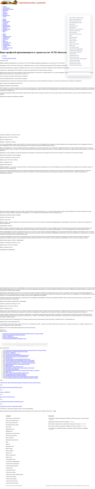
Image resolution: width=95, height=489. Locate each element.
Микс (7, 442)
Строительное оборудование (12, 461)
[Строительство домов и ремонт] (22, 4)
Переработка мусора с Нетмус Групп (14, 366)
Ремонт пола (9, 452)
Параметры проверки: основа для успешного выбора (25, 345)
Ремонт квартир (9, 450)
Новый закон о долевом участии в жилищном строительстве (20, 367)
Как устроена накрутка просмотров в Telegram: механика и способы (22, 377)
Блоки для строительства (12, 422)
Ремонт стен (9, 457)
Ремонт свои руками (11, 455)
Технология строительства (12, 483)
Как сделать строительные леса (10, 337)
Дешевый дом (9, 431)
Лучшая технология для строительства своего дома (18, 359)
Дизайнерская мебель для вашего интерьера (9, 343)
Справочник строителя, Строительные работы (17, 356)
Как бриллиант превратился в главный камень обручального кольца (28, 343)
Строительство (9, 468)
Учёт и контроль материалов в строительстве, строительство (20, 361)
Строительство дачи (10, 470)
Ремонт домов (9, 448)
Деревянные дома (10, 429)
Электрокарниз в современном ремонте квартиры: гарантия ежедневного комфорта (32, 344)
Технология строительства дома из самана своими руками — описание (22, 370)
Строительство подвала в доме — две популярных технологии (20, 362)
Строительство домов (11, 476)
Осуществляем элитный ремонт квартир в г (16, 374)
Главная (5, 55)
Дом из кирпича (9, 437)
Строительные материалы (12, 465)
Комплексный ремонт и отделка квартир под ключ (18, 364)
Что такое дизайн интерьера (12, 369)
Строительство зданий (11, 478)
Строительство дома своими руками (14, 474)
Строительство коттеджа (11, 480)
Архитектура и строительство (13, 418)
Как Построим (9, 357)
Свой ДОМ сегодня (10, 459)
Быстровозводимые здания (12, 424)
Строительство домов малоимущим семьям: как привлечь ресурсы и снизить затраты (23, 333)
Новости (8, 444)
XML (54, 411)
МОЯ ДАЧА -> (9, 371)
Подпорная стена (10, 446)
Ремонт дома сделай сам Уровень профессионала (17, 372)
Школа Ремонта (9, 365)
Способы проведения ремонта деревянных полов (14, 338)
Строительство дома (10, 472)
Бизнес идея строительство (12, 420)
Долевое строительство (11, 435)
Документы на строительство (13, 433)
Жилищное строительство (12, 439)
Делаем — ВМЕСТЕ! (8, 336)
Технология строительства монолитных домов (14, 334)
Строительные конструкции (9, 58)
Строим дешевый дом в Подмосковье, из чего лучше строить (20, 360)
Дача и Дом (8, 427)
